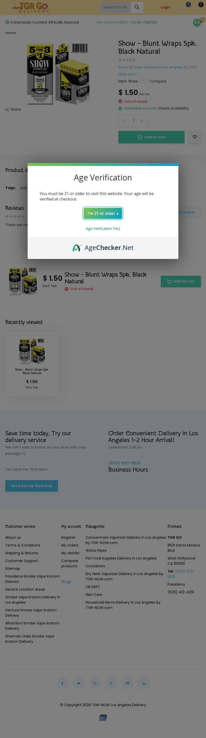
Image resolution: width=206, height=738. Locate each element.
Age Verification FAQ (103, 228)
